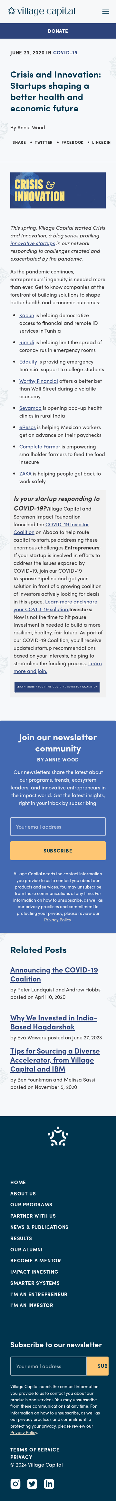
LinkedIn (101, 142)
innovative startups (32, 243)
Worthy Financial (38, 380)
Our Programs (31, 1204)
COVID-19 (65, 52)
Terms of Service (35, 1449)
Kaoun (26, 315)
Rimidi (26, 342)
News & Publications (39, 1226)
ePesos (27, 427)
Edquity (28, 361)
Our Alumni (26, 1249)
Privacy (21, 1456)
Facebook (72, 142)
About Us (23, 1193)
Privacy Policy (57, 919)
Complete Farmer (39, 446)
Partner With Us (33, 1215)
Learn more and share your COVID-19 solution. (55, 605)
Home (18, 1182)
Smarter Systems (35, 1282)
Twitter (44, 142)
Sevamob (30, 407)
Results (21, 1238)
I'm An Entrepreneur (39, 1294)
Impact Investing (34, 1271)
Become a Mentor (35, 1260)
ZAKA (25, 473)
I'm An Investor (31, 1305)
